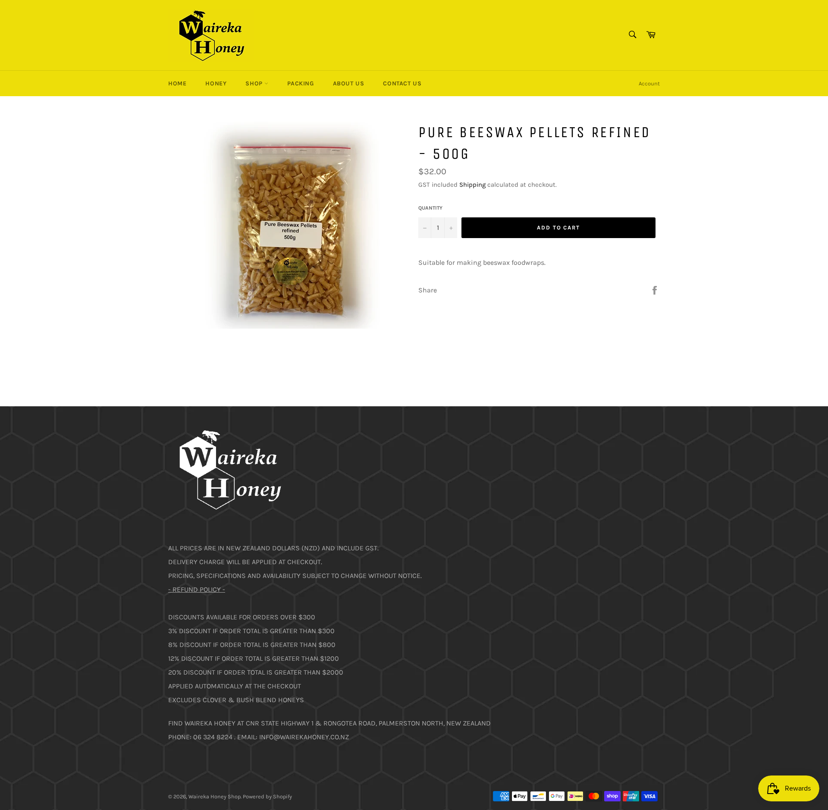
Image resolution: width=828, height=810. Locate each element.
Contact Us (402, 83)
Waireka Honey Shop (214, 796)
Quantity (430, 208)
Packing (300, 83)
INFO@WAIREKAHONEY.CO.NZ (304, 737)
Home (177, 83)
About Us (348, 83)
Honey (215, 83)
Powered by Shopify (267, 796)
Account (649, 83)
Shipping (472, 184)
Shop (254, 83)
